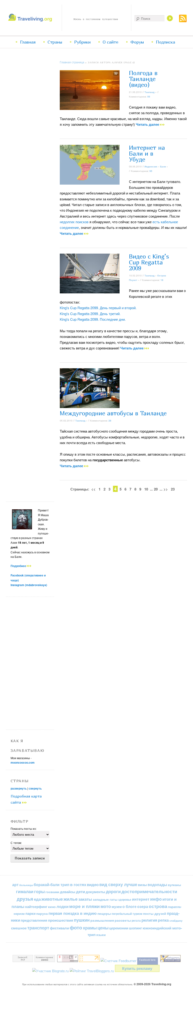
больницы (26, 885)
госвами (52, 891)
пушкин (82, 920)
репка (163, 920)
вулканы (174, 885)
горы (39, 891)
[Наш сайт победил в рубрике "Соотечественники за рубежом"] (170, 960)
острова (158, 906)
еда (37, 899)
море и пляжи (84, 906)
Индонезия (151, 166)
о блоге (129, 906)
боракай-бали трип (51, 884)
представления (34, 920)
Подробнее (19, 566)
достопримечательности (149, 891)
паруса (42, 913)
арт (15, 884)
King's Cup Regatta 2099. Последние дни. (93, 319)
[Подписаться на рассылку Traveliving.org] (183, 20)
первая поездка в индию (72, 913)
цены (103, 927)
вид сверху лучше (118, 884)
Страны (55, 42)
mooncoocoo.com (23, 762)
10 (146, 489)
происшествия (60, 920)
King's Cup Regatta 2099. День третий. (90, 313)
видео (93, 884)
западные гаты (105, 899)
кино (52, 906)
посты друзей (154, 913)
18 (162, 280)
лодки (62, 906)
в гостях (78, 884)
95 (150, 171)
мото (106, 906)
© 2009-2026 (152, 984)
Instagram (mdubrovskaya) (29, 585)
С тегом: (16, 843)
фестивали (59, 928)
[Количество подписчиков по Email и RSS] (118, 960)
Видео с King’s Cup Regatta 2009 (149, 262)
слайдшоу (175, 920)
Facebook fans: (147, 959)
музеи (117, 906)
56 (148, 96)
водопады (157, 884)
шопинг (135, 928)
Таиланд (149, 92)
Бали (163, 166)
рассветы (123, 920)
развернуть (19, 788)
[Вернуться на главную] (31, 20)
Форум (137, 42)
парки (30, 913)
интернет (140, 899)
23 (173, 489)
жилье (71, 899)
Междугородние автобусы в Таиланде (113, 413)
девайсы (67, 891)
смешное (19, 928)
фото (76, 927)
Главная (28, 42)
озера (142, 906)
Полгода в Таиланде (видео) (143, 78)
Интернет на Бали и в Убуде (147, 153)
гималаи (24, 891)
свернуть (35, 788)
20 (156, 489)
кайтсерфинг (36, 906)
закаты (85, 899)
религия (149, 920)
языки (101, 935)
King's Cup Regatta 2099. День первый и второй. (98, 307)
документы (95, 891)
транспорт (38, 928)
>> (166, 489)
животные (52, 899)
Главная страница (72, 62)
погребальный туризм (127, 914)
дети (80, 891)
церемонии (118, 928)
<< (93, 489)
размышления (102, 920)
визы (142, 884)
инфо (156, 899)
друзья (25, 898)
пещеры (104, 913)
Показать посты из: (23, 829)
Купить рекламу (137, 968)
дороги (113, 891)
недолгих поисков (74, 221)
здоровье (124, 899)
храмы (90, 928)
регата (136, 920)
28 (110, 420)
